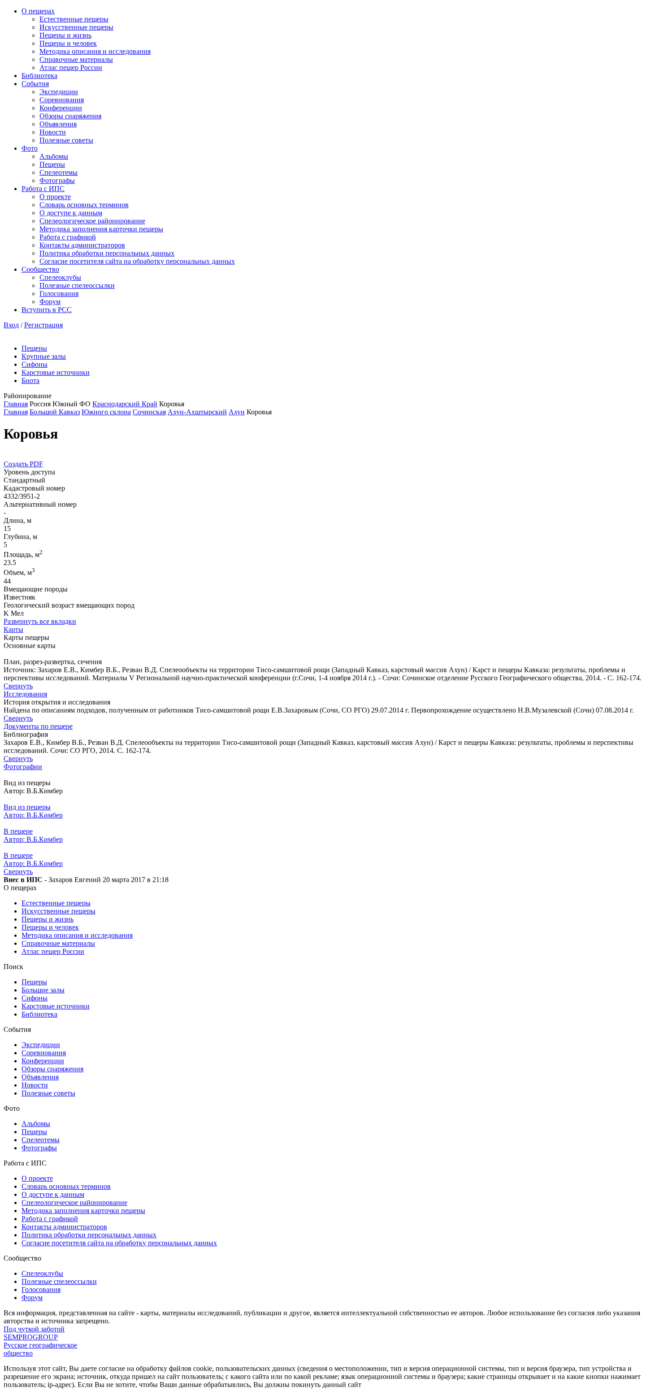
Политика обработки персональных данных (106, 253)
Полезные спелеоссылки (77, 285)
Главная (16, 404)
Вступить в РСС (47, 309)
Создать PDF (23, 464)
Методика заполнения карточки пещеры (101, 229)
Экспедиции (58, 92)
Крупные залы (44, 356)
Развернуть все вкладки (40, 621)
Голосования (58, 293)
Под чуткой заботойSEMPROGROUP (34, 1333)
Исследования (25, 694)
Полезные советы (66, 140)
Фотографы (57, 180)
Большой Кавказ (55, 412)
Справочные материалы (76, 59)
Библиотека (39, 75)
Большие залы (43, 990)
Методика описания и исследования (95, 51)
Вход (11, 325)
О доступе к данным (70, 213)
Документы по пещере (38, 726)
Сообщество (40, 269)
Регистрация (43, 325)
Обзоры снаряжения (70, 116)
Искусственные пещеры (76, 27)
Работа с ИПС (43, 188)
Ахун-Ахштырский (197, 412)
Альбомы (53, 156)
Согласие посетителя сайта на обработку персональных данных (137, 261)
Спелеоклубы (60, 277)
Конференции (60, 108)
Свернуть (18, 686)
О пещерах (38, 11)
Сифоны (35, 364)
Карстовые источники (56, 372)
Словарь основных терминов (84, 205)
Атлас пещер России (70, 67)
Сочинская (149, 412)
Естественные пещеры (73, 19)
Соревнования (61, 100)
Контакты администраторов (82, 245)
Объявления (58, 124)
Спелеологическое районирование (92, 221)
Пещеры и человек (68, 43)
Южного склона (106, 412)
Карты (13, 629)
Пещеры (52, 164)
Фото (30, 148)
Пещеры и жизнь (65, 35)
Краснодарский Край (124, 404)
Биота (30, 380)
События (35, 83)
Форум (50, 301)
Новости (52, 132)
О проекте (55, 196)
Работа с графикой (67, 237)
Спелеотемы (58, 172)
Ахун (237, 412)
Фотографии (23, 766)
